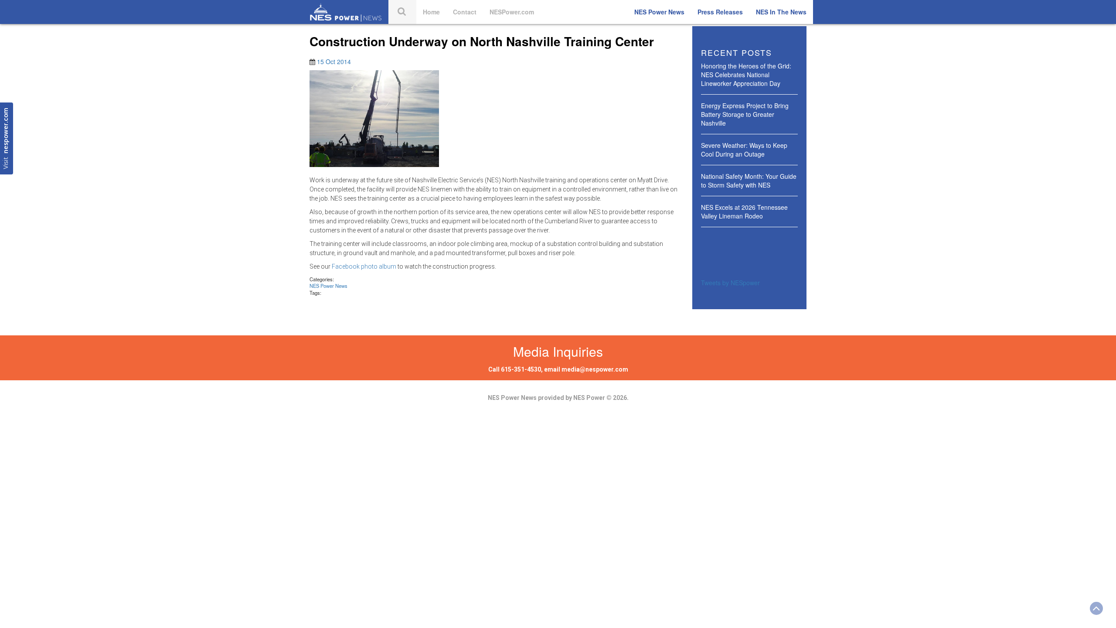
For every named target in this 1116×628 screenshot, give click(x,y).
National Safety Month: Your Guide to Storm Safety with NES (748, 180)
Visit (6, 138)
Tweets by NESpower (730, 282)
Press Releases (720, 11)
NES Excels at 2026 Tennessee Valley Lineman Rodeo (744, 211)
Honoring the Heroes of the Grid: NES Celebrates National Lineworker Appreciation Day (746, 74)
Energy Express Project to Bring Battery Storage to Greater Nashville (745, 114)
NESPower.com (512, 11)
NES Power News (659, 11)
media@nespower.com (594, 369)
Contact (464, 11)
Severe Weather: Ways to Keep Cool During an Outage (744, 149)
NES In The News (781, 11)
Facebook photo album (364, 266)
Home (431, 11)
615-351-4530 (521, 369)
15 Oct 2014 (334, 61)
